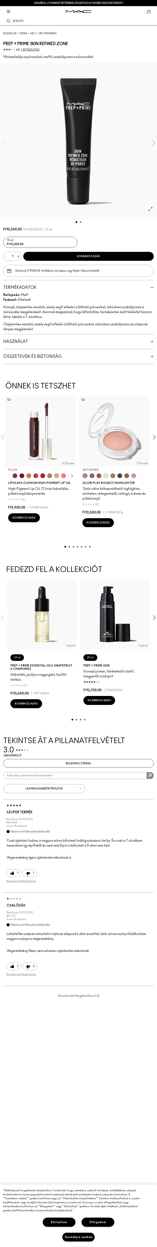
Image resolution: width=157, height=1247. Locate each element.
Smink (23, 33)
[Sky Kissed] (85, 475)
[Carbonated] (35, 475)
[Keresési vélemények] (150, 775)
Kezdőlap (9, 33)
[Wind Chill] (106, 475)
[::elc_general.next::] (71, 475)
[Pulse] (15, 475)
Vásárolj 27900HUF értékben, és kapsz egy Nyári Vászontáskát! (78, 3)
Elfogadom (98, 1222)
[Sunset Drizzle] (92, 475)
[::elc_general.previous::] (9, 475)
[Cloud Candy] (99, 475)
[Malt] (49, 475)
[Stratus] (133, 475)
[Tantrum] (42, 475)
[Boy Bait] (56, 475)
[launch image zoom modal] (150, 209)
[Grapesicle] (22, 475)
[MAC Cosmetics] (79, 11)
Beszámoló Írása (78, 763)
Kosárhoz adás (88, 256)
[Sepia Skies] (126, 475)
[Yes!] (28, 475)
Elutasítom (59, 1222)
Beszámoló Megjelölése (21, 881)
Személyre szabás (79, 1237)
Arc (33, 33)
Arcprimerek (48, 33)
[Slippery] (63, 475)
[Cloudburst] (113, 475)
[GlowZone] (119, 475)
